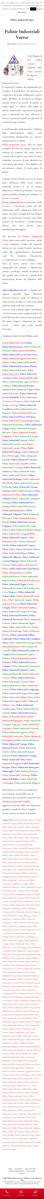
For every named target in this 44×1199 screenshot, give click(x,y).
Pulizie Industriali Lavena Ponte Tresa (23, 1014)
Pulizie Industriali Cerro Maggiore (23, 937)
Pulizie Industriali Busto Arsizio (25, 876)
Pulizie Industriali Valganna (29, 1128)
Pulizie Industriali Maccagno (13, 1039)
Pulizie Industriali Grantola (13, 1004)
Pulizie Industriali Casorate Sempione (25, 912)
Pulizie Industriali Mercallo (21, 1053)
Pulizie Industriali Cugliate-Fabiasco (24, 958)
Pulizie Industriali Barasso (27, 834)
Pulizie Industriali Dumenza (29, 968)
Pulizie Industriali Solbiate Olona (15, 1110)
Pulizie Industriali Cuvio (20, 965)
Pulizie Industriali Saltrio (18, 1096)
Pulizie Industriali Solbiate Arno (27, 1107)
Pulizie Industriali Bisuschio (24, 848)
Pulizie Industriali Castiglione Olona (16, 926)
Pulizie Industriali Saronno (13, 1103)
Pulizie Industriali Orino (28, 1078)
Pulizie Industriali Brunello (23, 869)
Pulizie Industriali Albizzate (24, 820)
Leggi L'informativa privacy (12, 1178)
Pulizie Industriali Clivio (20, 944)
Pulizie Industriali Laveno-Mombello (16, 1018)
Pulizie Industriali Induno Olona (21, 1007)
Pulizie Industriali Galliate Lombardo (17, 979)
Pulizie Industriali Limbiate (13, 1025)
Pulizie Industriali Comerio (22, 951)
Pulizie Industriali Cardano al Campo (25, 894)
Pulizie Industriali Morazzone (22, 1064)
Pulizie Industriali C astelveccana (15, 880)
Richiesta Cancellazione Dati (31, 1179)
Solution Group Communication (17, 1183)
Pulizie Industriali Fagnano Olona (15, 972)
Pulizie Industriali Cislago (12, 940)
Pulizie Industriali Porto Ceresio (24, 1085)
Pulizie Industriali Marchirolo (14, 1050)
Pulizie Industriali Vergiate (21, 1145)
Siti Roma (35, 1183)
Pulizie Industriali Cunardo (13, 961)
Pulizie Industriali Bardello (12, 837)
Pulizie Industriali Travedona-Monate (17, 1124)
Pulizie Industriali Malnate (30, 1046)
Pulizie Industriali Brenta (28, 859)
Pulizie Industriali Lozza (19, 1032)
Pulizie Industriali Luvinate (27, 1036)
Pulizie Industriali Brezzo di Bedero (16, 862)
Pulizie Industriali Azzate (25, 830)
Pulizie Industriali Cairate (31, 887)
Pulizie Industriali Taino (20, 1117)
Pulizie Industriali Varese (22, 34)
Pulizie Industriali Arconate (13, 827)
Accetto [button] (33, 9)
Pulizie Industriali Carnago (13, 898)
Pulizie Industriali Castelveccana (26, 922)
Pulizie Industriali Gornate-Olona (27, 1000)
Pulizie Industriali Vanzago (13, 1131)
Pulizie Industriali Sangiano (30, 1099)
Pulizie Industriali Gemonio (22, 986)
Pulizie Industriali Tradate (28, 1121)
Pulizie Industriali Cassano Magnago (16, 915)
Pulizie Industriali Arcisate (28, 823)
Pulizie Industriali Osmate (12, 1082)
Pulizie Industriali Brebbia (19, 855)
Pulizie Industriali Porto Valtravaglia (16, 1089)
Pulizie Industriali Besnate (19, 841)
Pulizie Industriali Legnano (30, 1022)
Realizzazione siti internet (30, 1182)
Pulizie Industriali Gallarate (28, 976)
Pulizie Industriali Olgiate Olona (22, 1075)
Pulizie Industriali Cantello (13, 891)
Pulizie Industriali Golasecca (24, 993)
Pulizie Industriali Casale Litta (22, 905)
